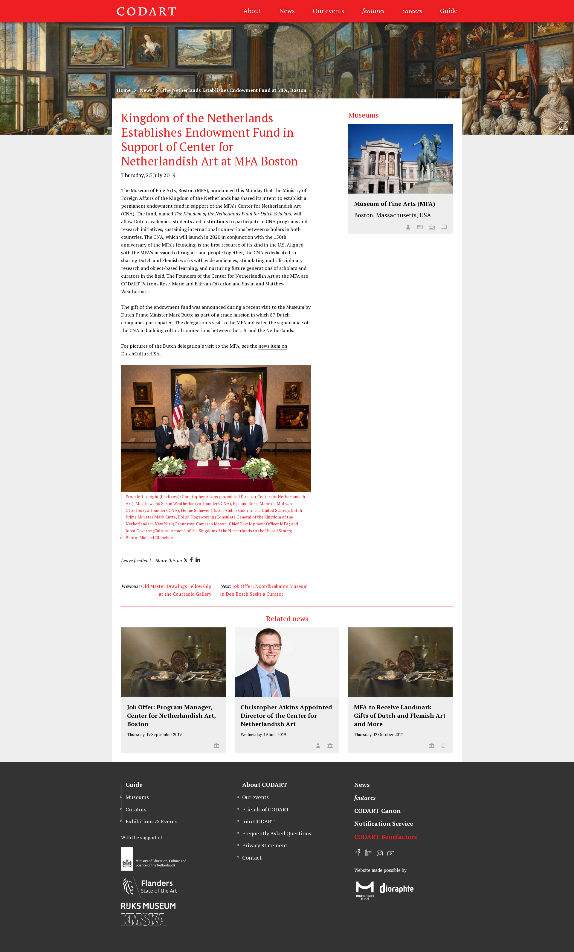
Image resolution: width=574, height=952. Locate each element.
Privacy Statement (264, 845)
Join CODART (258, 821)
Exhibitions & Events (152, 821)
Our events (328, 10)
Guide (448, 10)
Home (124, 90)
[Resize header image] (564, 125)
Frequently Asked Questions (276, 833)
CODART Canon (377, 811)
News (287, 10)
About (252, 10)
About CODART (264, 785)
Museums (137, 797)
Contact (252, 857)
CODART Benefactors (385, 837)
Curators (136, 809)
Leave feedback (136, 560)
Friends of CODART (265, 809)
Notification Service (383, 823)
